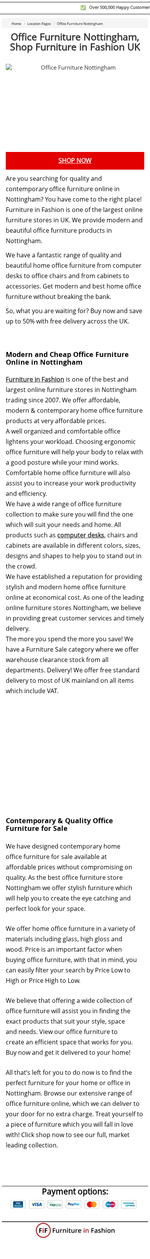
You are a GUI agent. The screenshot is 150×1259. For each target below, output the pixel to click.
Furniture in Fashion (35, 379)
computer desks (80, 535)
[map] (75, 750)
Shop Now (75, 160)
